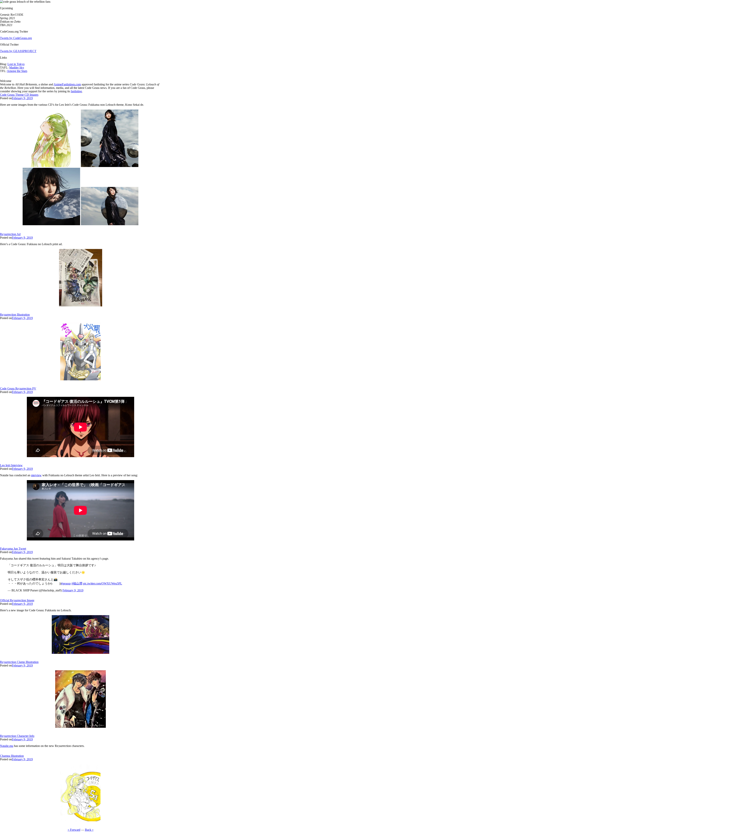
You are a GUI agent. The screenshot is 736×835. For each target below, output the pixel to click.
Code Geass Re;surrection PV (18, 388)
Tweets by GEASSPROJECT (18, 51)
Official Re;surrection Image (17, 600)
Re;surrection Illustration (15, 314)
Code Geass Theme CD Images (19, 94)
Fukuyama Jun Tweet (13, 548)
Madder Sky (16, 67)
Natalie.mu (6, 745)
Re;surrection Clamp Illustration (19, 662)
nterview (36, 475)
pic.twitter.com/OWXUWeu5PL (102, 583)
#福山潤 (76, 583)
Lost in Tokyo (16, 64)
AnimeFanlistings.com (67, 84)
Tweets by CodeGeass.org (16, 38)
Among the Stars (17, 71)
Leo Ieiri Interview (11, 465)
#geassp (66, 583)
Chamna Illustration (12, 755)
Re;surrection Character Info (17, 736)
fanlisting (76, 91)
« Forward (74, 829)
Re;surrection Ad (10, 234)
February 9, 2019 (22, 98)
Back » (89, 829)
